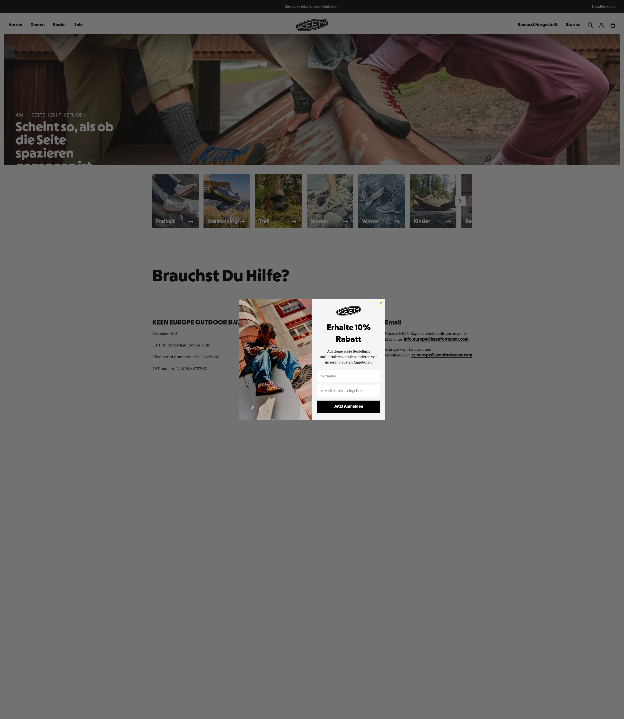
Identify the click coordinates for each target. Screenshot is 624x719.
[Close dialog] (380, 303)
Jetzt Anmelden (348, 406)
